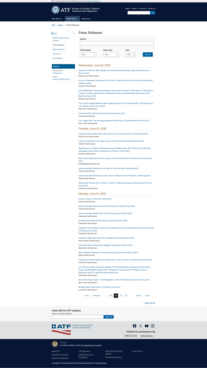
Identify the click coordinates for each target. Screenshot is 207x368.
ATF (53, 25)
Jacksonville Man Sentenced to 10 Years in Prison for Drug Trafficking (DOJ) (108, 168)
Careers (134, 8)
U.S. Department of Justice (91, 345)
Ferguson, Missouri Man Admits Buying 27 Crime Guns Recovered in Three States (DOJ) (113, 134)
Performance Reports (113, 357)
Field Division (85, 50)
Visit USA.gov (101, 363)
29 (111, 296)
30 (116, 296)
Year (127, 50)
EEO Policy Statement (60, 358)
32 (126, 296)
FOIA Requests (84, 351)
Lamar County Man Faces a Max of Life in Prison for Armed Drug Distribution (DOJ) (111, 141)
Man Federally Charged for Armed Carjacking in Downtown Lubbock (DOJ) (108, 253)
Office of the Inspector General (114, 352)
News (60, 25)
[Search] (152, 12)
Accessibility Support (60, 354)
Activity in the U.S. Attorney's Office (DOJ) (94, 199)
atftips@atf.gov (146, 336)
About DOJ (56, 351)
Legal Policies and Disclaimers (85, 356)
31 (121, 296)
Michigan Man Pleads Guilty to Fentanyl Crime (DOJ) (99, 287)
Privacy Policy (137, 351)
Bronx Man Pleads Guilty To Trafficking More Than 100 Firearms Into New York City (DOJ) (114, 280)
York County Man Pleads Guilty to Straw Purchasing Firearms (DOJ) (105, 213)
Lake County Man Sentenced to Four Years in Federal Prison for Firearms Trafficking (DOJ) (114, 176)
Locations (142, 8)
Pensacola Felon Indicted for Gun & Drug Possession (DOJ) (101, 113)
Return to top (150, 303)
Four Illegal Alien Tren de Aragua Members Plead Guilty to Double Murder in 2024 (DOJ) (113, 121)
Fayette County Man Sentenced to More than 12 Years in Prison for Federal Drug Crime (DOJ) (115, 260)
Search (83, 39)
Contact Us (151, 8)
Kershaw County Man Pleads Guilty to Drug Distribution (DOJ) (102, 221)
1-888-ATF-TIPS (130, 336)
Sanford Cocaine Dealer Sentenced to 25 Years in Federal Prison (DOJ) (106, 206)
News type (107, 50)
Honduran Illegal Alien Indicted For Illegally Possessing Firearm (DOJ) (106, 238)
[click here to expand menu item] (73, 33)
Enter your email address (62, 314)
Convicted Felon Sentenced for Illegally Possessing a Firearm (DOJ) (105, 245)
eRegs (127, 8)
